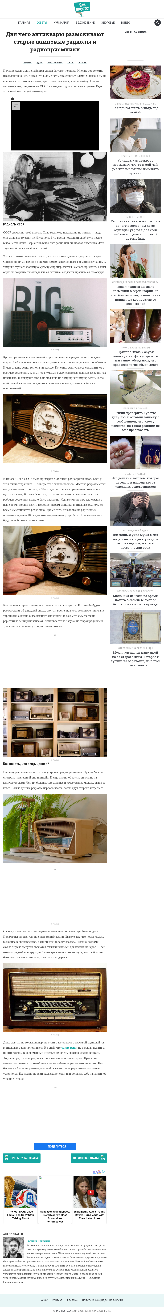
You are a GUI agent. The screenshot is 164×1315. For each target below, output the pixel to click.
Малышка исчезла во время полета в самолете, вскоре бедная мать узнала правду (135, 600)
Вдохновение (85, 22)
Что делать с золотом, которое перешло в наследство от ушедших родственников (135, 482)
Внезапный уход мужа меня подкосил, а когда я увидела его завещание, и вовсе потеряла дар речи (135, 541)
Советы (42, 22)
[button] (12, 98)
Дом (39, 62)
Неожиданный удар (135, 530)
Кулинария (61, 22)
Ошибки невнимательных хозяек (135, 103)
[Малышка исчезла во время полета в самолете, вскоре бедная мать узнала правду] (135, 571)
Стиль (82, 62)
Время (27, 62)
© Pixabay (55, 349)
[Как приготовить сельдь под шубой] (135, 83)
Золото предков (135, 473)
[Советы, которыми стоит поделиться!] (82, 8)
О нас (44, 1300)
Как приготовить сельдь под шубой (135, 110)
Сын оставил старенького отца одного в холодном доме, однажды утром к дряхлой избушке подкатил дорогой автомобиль (135, 229)
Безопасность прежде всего (135, 591)
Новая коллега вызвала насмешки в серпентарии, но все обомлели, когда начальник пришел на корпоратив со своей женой (136, 295)
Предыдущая (24, 1158)
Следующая (86, 1158)
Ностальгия (55, 62)
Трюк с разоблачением (135, 347)
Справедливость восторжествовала (135, 282)
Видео (125, 22)
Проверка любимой (135, 408)
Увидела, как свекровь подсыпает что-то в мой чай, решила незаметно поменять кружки (135, 166)
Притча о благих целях (135, 156)
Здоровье (108, 22)
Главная (24, 22)
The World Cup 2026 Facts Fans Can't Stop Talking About (20, 1215)
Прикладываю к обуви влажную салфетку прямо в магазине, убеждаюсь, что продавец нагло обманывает (135, 358)
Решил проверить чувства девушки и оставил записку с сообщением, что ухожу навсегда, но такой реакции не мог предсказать (135, 421)
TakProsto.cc (64, 1311)
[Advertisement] (55, 659)
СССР (71, 62)
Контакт (57, 1300)
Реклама (72, 1300)
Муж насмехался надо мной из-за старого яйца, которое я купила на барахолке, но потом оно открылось (135, 658)
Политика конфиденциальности (102, 1300)
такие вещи (69, 1047)
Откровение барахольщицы (135, 648)
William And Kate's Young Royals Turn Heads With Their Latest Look (89, 1215)
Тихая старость (135, 217)
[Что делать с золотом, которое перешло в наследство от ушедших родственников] (135, 454)
